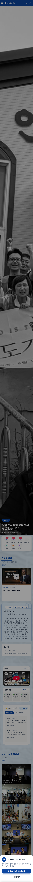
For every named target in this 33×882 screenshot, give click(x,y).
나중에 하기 (16, 877)
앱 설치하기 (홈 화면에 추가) (16, 871)
